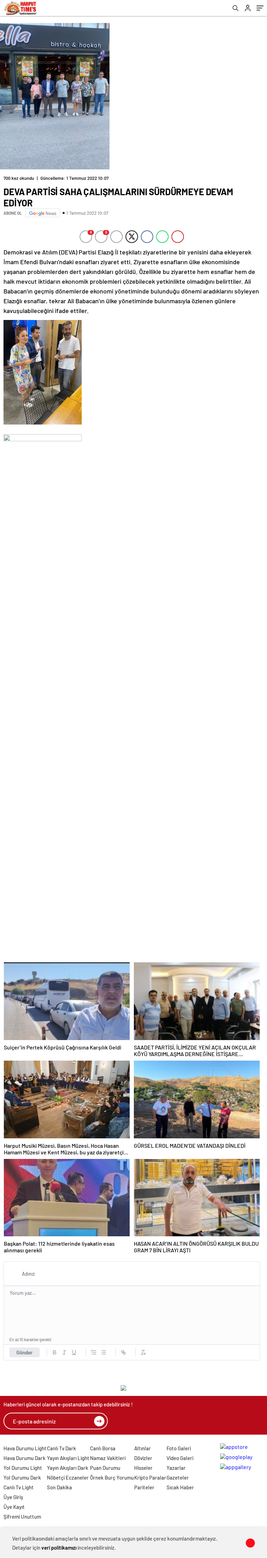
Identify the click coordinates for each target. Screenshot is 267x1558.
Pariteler (144, 1487)
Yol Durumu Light (22, 1468)
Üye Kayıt (14, 1507)
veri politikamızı (58, 1547)
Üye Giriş (13, 1497)
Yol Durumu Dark (22, 1477)
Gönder (24, 1352)
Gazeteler (178, 1477)
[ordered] (94, 1352)
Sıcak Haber (180, 1487)
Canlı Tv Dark (61, 1448)
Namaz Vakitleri (108, 1458)
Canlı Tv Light (18, 1487)
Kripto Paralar (150, 1477)
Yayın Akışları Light (68, 1458)
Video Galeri (180, 1458)
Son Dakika (59, 1487)
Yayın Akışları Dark (67, 1468)
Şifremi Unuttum (22, 1516)
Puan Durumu (105, 1468)
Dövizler (143, 1458)
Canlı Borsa (102, 1448)
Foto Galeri (179, 1448)
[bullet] (103, 1352)
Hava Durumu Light (25, 1448)
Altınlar (142, 1448)
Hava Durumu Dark (24, 1458)
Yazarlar (176, 1468)
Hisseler (143, 1468)
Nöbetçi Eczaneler (68, 1477)
